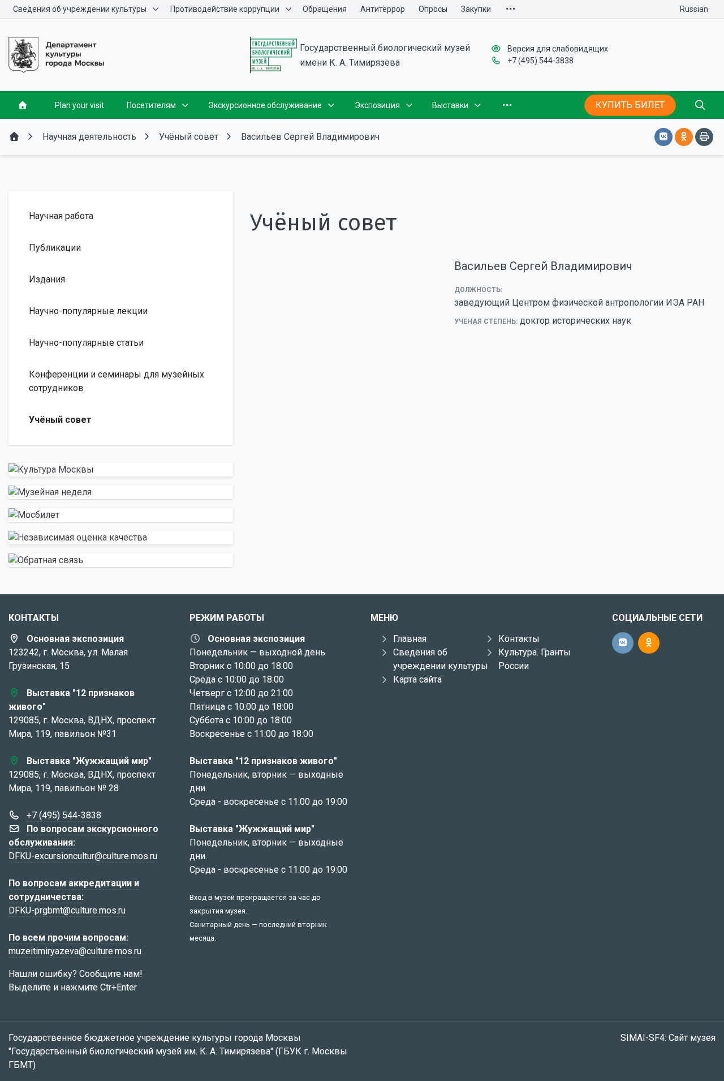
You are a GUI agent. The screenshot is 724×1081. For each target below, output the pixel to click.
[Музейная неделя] (120, 492)
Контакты (519, 638)
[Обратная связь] (120, 560)
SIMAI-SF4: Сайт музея (668, 1037)
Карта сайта (417, 679)
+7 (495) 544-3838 (540, 60)
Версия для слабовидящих (557, 48)
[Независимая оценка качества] (120, 537)
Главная (409, 638)
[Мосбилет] (120, 515)
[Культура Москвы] (120, 470)
